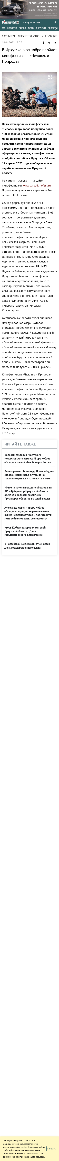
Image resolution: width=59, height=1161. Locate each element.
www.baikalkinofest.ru (37, 185)
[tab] (12, 28)
